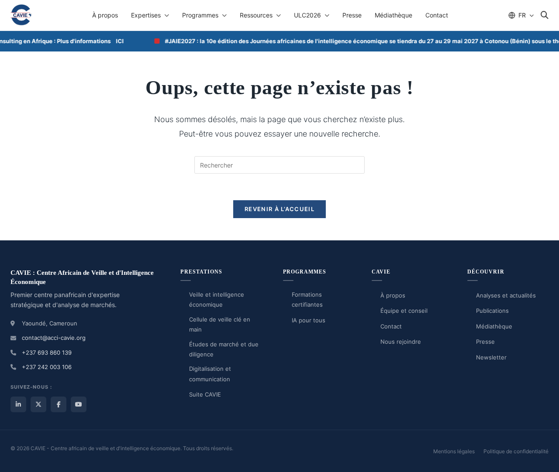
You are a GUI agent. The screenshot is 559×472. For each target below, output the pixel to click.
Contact (436, 15)
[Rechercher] (545, 15)
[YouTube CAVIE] (78, 404)
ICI (114, 41)
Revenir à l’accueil (279, 208)
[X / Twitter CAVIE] (38, 404)
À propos (105, 15)
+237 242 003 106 (47, 366)
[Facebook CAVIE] (58, 404)
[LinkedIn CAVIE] (18, 404)
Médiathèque (393, 15)
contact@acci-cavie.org (54, 337)
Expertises (146, 15)
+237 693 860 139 (47, 352)
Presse (352, 15)
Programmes (200, 15)
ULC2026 (307, 15)
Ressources (256, 15)
